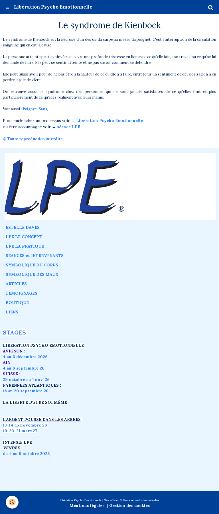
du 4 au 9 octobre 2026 (26, 453)
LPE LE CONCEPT (24, 236)
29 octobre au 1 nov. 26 (26, 379)
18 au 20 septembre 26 (25, 390)
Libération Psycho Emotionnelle (109, 120)
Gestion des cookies (129, 505)
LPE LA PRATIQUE (25, 246)
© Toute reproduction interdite (33, 138)
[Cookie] (12, 502)
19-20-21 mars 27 (20, 430)
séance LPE (68, 126)
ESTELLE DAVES (23, 227)
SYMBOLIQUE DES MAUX (32, 274)
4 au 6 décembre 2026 (25, 356)
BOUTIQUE (17, 302)
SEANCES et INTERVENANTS (35, 255)
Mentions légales (87, 505)
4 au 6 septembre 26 (23, 368)
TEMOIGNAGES (21, 293)
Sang (43, 109)
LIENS (12, 312)
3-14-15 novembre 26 (26, 425)
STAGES (14, 332)
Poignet (30, 109)
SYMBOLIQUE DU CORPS (32, 265)
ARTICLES (16, 283)
